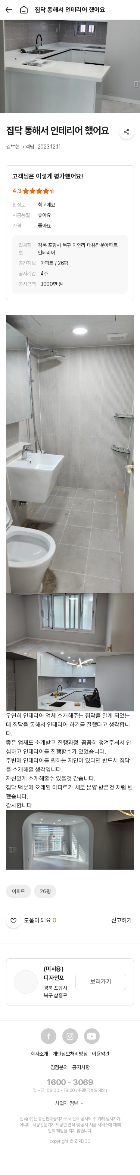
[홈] (24, 10)
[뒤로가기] (9, 10)
